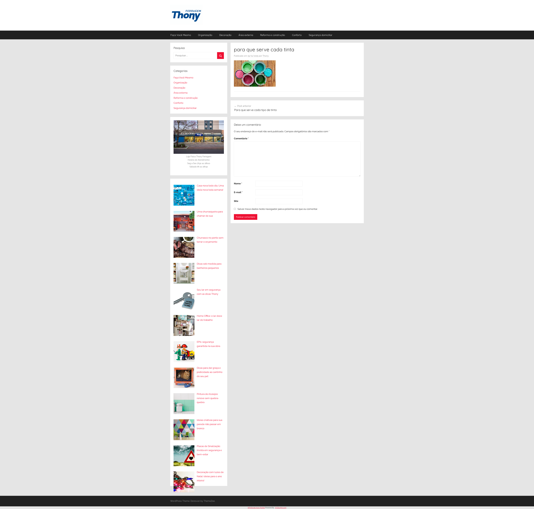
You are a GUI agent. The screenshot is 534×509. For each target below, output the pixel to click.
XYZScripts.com (280, 508)
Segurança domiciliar (320, 35)
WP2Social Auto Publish (256, 508)
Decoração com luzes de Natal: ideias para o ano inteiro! (210, 476)
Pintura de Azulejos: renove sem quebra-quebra (208, 398)
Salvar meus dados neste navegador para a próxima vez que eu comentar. (277, 209)
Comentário (241, 138)
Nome (238, 183)
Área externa (245, 35)
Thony (266, 56)
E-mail (238, 192)
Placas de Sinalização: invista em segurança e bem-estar (209, 450)
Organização (205, 35)
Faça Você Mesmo (180, 35)
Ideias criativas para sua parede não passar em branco (209, 424)
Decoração (225, 35)
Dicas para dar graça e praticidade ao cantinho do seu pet (209, 372)
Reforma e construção (272, 35)
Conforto (297, 35)
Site (236, 201)
